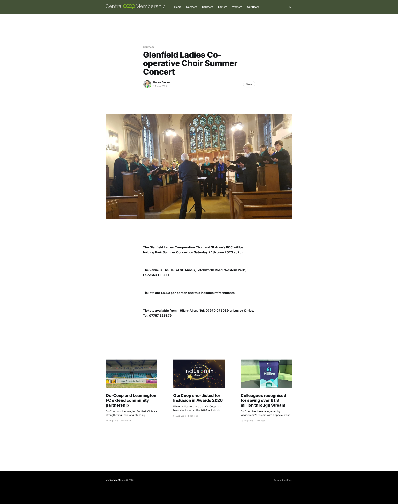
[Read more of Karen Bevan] (147, 84)
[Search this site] (290, 6)
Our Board (253, 6)
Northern (191, 6)
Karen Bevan (161, 82)
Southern (207, 6)
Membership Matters (115, 480)
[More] (265, 7)
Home (177, 6)
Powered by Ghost (283, 480)
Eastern (222, 6)
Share (249, 84)
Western (237, 6)
